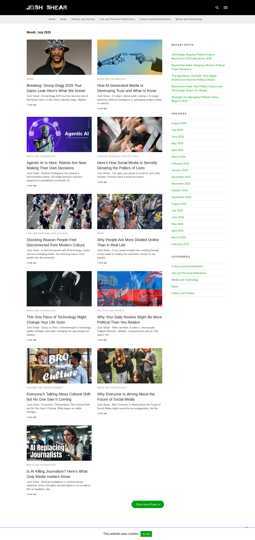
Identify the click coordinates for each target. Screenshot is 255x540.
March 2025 (179, 237)
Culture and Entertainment (155, 19)
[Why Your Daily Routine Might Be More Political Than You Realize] (129, 288)
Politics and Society (83, 19)
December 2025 (181, 176)
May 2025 (177, 223)
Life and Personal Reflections (117, 19)
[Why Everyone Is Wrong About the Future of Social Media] (129, 365)
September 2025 (181, 197)
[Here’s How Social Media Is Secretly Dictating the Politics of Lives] (129, 134)
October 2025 (180, 190)
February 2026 (180, 163)
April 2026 (178, 150)
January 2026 (180, 170)
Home (52, 19)
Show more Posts (146, 504)
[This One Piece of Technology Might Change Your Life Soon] (59, 288)
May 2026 (177, 143)
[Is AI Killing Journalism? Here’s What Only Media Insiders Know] (59, 443)
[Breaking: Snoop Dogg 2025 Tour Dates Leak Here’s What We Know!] (59, 57)
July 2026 (177, 129)
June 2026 (178, 136)
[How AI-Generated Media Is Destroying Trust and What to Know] (129, 57)
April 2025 (178, 230)
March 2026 (179, 156)
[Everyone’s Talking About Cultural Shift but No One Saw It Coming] (59, 365)
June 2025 (178, 217)
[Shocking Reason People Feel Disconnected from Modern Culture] (59, 211)
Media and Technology (189, 19)
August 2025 (179, 203)
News (63, 19)
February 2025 (180, 244)
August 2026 (179, 123)
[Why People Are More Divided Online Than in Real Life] (129, 211)
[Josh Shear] (47, 7)
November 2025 (181, 183)
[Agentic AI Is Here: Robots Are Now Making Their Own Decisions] (59, 134)
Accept (146, 534)
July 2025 (177, 210)
